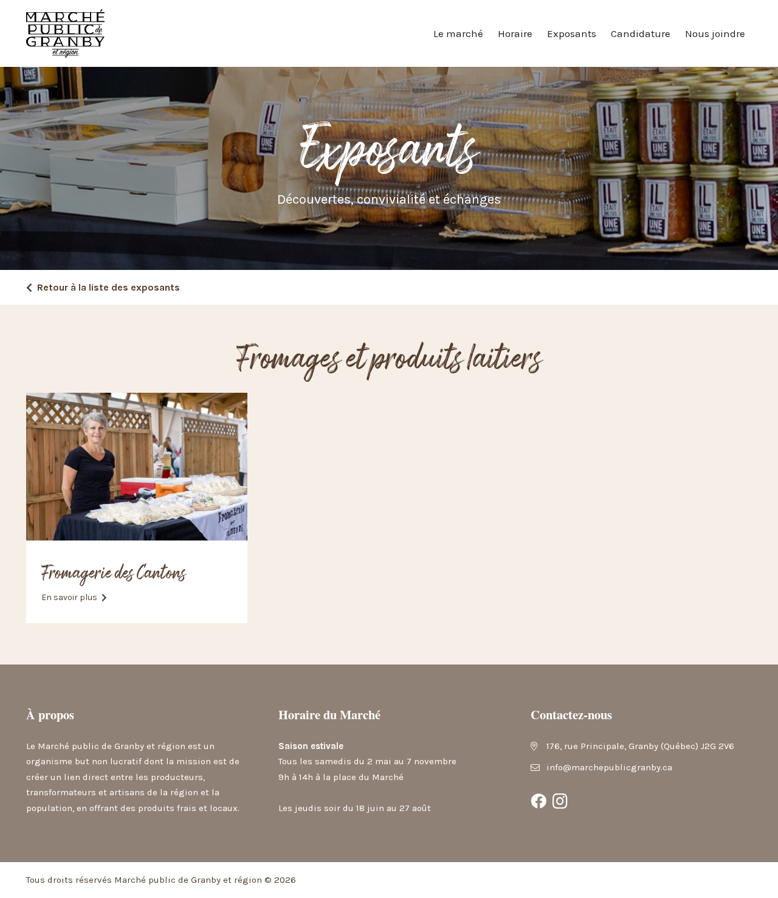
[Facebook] (538, 801)
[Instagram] (560, 801)
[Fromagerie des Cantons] (136, 467)
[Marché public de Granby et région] (65, 33)
